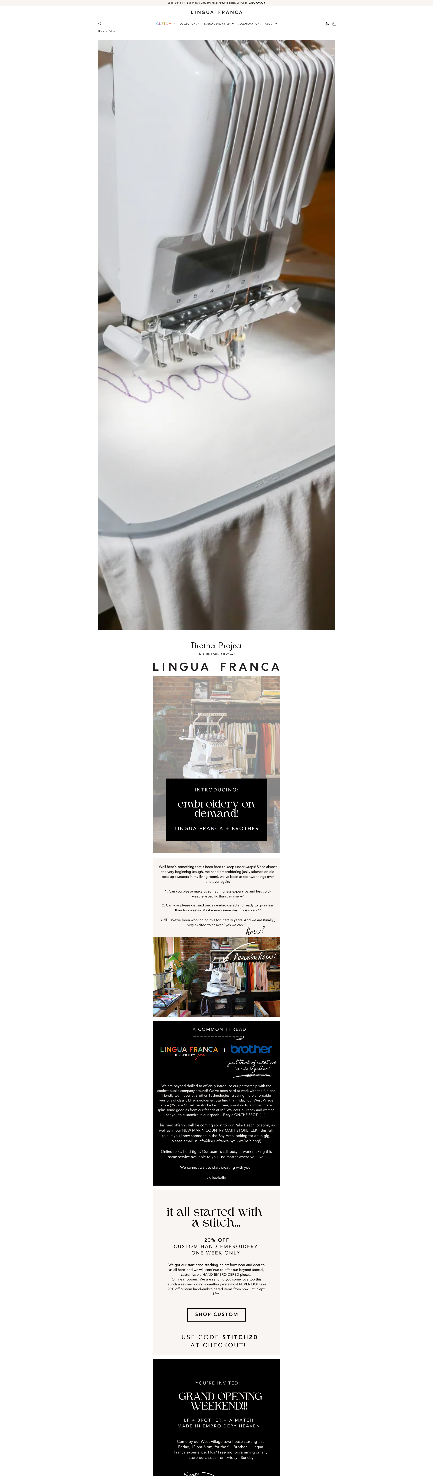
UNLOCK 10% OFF (178, 763)
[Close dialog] (289, 691)
